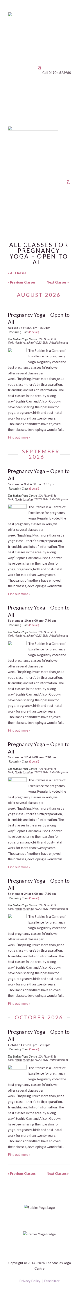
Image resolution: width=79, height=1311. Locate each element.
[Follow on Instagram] (43, 1293)
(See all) (34, 332)
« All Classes (17, 273)
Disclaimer (52, 1281)
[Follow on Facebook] (35, 1293)
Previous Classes (22, 282)
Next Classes (58, 282)
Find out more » (19, 437)
